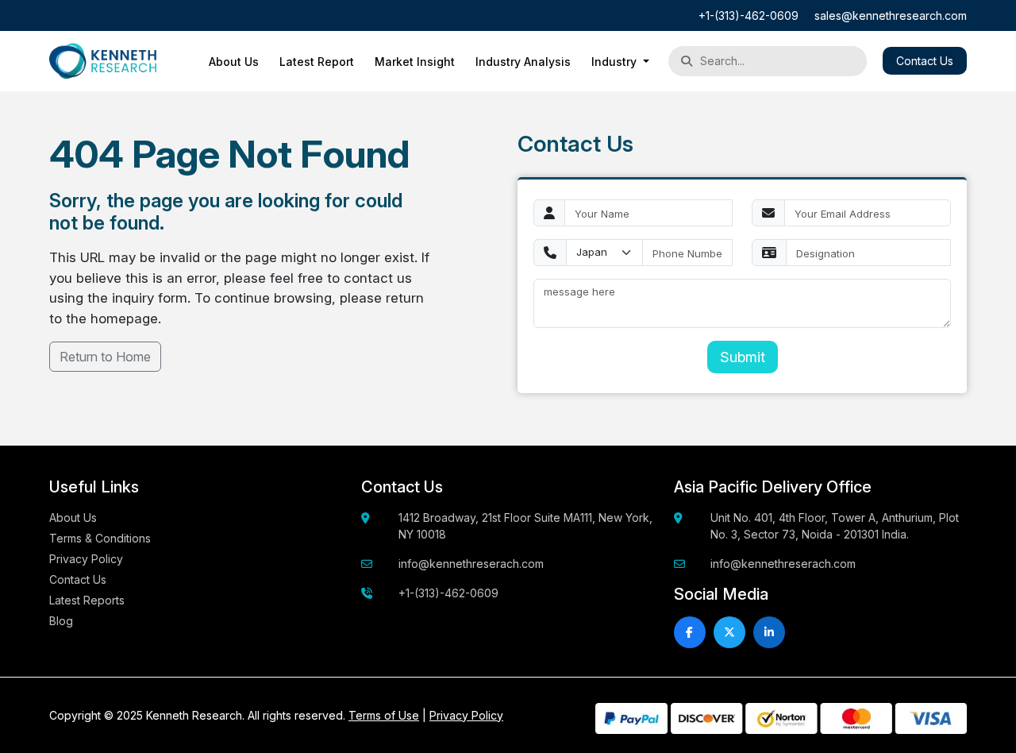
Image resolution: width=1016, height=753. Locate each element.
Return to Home (105, 357)
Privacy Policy (86, 559)
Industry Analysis (523, 61)
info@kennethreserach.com (471, 563)
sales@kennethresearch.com (890, 15)
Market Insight (415, 61)
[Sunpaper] (102, 61)
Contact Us (924, 61)
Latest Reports (87, 600)
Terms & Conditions (100, 538)
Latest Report (316, 61)
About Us (234, 61)
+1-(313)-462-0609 (748, 15)
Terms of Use (383, 715)
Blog (61, 621)
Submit (742, 357)
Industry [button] (615, 61)
